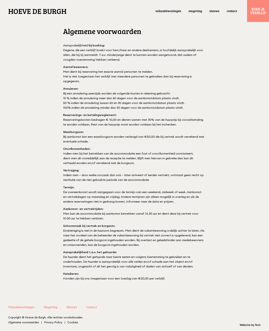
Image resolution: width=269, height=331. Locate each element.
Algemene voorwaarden (23, 322)
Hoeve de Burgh (37, 11)
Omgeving (195, 11)
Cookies (72, 322)
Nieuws (214, 11)
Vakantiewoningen (168, 11)
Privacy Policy (53, 322)
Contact (232, 11)
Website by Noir (250, 325)
